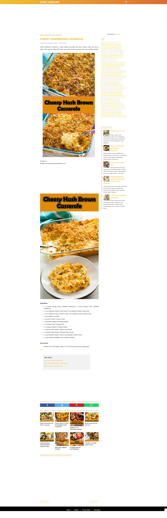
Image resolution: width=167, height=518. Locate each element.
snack (112, 108)
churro (112, 60)
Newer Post (44, 501)
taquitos (104, 113)
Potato (112, 91)
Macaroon (111, 79)
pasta (123, 88)
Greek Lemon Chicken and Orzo (91, 424)
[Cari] (126, 2)
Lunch (104, 79)
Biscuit (112, 48)
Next (41, 350)
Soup (117, 108)
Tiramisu (111, 113)
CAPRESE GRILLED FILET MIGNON (75, 448)
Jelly (120, 74)
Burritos (120, 51)
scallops (105, 102)
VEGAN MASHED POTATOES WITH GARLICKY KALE (45, 444)
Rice (103, 96)
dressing (111, 68)
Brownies (113, 51)
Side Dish (104, 105)
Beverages (105, 48)
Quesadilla (112, 94)
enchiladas (105, 71)
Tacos (118, 110)
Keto (103, 76)
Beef (119, 45)
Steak (122, 108)
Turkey (104, 116)
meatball (116, 82)
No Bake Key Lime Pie (117, 131)
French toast (115, 71)
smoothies (105, 108)
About (68, 510)
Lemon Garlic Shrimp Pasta (54, 360)
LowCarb (122, 76)
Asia (118, 43)
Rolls (108, 96)
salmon (122, 96)
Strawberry (110, 110)
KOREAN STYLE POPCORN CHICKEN (76, 428)
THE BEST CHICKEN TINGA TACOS (90, 444)
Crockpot (122, 62)
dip (122, 65)
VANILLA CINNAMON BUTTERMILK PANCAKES (117, 148)
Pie (102, 91)
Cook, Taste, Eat (49, 2)
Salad (116, 96)
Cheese (104, 57)
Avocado (113, 45)
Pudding (118, 91)
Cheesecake (111, 57)
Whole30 (123, 116)
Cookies (115, 62)
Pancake (117, 88)
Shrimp (118, 102)
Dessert (111, 65)
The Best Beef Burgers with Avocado (57, 363)
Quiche (120, 94)
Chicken (119, 57)
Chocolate (105, 60)
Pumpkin (104, 94)
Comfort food (106, 62)
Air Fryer (104, 43)
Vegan (110, 116)
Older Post (94, 501)
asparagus (105, 45)
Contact (76, 510)
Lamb (108, 76)
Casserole (109, 54)
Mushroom (112, 85)
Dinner (118, 65)
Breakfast (105, 51)
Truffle (118, 113)
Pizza (106, 91)
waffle (116, 116)
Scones (111, 102)
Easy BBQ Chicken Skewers (54, 366)
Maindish (118, 79)
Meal (109, 82)
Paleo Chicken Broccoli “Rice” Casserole (46, 424)
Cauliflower (119, 54)
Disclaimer (97, 510)
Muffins (104, 85)
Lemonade (115, 76)
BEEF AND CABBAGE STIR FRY (61, 448)
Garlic (123, 71)
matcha (104, 82)
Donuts (104, 68)
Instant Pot (113, 74)
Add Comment (62, 43)
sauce (117, 99)
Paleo (111, 88)
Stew (103, 110)
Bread (118, 48)
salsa (103, 99)
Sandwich (110, 99)
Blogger (117, 34)
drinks (118, 68)
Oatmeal (104, 88)
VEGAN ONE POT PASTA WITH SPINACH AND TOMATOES (62, 425)
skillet (111, 105)
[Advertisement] (83, 18)
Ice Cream (105, 74)
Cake (103, 54)
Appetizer (112, 43)
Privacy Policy (86, 510)
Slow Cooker (119, 105)
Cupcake (104, 65)
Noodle (119, 85)
